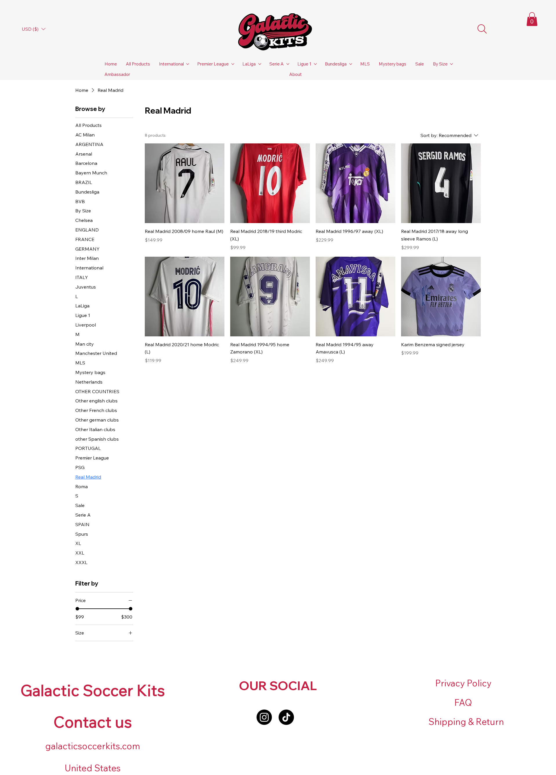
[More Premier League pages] (232, 64)
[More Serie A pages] (287, 64)
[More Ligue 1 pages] (315, 64)
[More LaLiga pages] (259, 64)
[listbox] (33, 29)
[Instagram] (264, 717)
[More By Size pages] (451, 64)
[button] (532, 19)
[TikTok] (286, 717)
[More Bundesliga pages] (350, 64)
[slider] (77, 608)
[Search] (482, 29)
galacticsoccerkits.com (92, 746)
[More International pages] (187, 64)
